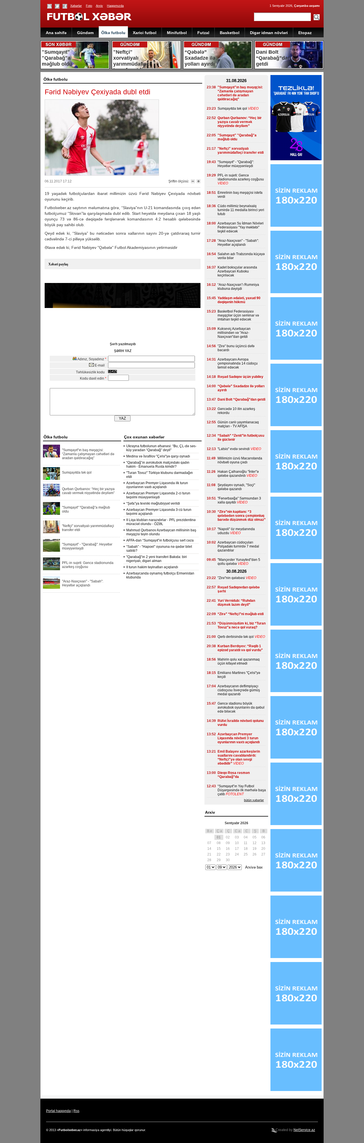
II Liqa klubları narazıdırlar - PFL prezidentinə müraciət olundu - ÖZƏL (161, 522)
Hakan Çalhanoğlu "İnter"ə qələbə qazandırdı (238, 474)
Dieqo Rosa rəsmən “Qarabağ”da (234, 775)
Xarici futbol (144, 32)
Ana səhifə (56, 32)
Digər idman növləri (269, 32)
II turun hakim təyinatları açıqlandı (152, 567)
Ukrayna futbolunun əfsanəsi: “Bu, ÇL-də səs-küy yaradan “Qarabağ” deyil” (161, 448)
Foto (89, 5)
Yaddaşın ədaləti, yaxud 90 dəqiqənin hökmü (239, 300)
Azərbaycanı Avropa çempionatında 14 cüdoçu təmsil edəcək (238, 363)
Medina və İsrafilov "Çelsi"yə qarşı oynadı (158, 456)
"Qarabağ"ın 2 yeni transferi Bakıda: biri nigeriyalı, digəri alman (156, 559)
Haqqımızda (115, 5)
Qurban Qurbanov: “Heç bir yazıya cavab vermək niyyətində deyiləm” (88, 491)
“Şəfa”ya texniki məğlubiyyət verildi (153, 503)
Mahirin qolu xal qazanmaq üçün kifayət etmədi (239, 661)
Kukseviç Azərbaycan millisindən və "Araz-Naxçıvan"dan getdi (234, 333)
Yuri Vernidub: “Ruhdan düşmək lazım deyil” (236, 603)
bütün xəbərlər (254, 800)
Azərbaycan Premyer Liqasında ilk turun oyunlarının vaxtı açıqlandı (157, 485)
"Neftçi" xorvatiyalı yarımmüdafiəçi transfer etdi (88, 528)
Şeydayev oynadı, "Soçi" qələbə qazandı (236, 487)
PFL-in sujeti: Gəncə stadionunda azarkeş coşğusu (87, 565)
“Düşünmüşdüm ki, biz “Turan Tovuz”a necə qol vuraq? (242, 625)
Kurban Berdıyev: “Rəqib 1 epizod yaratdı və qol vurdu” (240, 648)
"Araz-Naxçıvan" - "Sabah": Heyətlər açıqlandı (82, 583)
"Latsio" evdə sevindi (234, 449)
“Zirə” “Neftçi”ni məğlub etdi (241, 614)
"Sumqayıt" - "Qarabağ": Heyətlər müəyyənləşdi (87, 546)
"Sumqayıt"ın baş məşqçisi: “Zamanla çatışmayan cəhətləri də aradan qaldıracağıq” (88, 454)
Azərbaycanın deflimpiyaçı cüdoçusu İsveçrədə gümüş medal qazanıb (239, 690)
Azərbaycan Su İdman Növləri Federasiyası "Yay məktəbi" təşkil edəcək (241, 227)
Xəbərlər (76, 5)
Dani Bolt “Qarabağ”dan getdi (241, 399)
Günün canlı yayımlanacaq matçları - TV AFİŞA (238, 424)
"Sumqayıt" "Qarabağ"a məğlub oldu (86, 509)
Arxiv (99, 5)
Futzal (203, 32)
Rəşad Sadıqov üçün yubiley (240, 377)
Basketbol (229, 32)
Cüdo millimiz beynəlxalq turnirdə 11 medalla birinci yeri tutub (241, 210)
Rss (76, 1111)
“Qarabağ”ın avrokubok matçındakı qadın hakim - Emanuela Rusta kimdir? (157, 465)
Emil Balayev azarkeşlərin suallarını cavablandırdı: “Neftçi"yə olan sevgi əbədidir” (239, 757)
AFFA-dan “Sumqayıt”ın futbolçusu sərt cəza (160, 540)
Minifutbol (177, 32)
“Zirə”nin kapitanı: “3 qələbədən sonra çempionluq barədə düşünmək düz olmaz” (242, 516)
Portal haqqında (58, 1111)
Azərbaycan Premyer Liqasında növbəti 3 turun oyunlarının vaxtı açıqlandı (239, 738)
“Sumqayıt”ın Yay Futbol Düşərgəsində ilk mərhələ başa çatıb (242, 790)
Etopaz (305, 32)
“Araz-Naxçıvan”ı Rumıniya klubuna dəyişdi (238, 287)
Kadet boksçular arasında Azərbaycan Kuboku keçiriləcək (237, 271)
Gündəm (85, 32)
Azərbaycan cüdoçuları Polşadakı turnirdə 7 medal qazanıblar (238, 546)
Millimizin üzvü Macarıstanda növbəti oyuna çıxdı (240, 460)
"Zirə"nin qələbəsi (231, 578)
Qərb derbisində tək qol (236, 637)
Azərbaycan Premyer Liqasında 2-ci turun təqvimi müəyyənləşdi (158, 495)
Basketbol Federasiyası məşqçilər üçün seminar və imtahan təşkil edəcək (238, 315)
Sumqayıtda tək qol (77, 472)
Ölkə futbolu (113, 32)
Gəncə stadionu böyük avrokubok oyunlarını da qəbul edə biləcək (241, 707)
